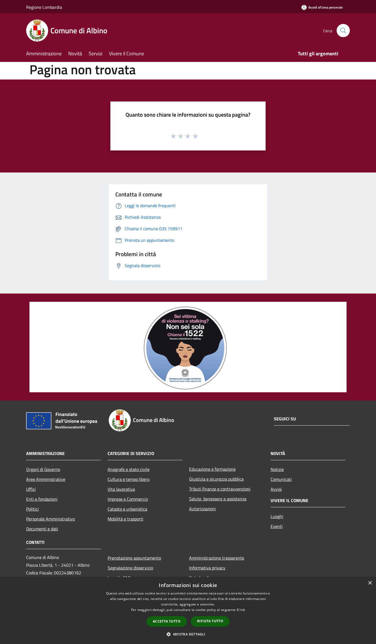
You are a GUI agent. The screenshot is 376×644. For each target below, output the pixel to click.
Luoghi (277, 516)
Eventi (277, 526)
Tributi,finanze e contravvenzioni (219, 489)
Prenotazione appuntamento (134, 558)
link (242, 609)
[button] (188, 634)
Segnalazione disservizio (130, 567)
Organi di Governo (43, 469)
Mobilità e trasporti (125, 519)
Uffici (31, 489)
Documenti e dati (42, 528)
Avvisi (276, 489)
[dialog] (188, 610)
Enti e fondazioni (42, 499)
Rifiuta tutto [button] (210, 621)
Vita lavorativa (121, 489)
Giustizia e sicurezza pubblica (216, 479)
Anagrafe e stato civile (128, 469)
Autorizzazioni (202, 508)
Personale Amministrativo (50, 519)
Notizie (277, 469)
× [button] (370, 583)
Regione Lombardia (44, 7)
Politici (32, 509)
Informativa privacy (207, 567)
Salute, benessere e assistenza (217, 498)
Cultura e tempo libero (128, 479)
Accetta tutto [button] (167, 621)
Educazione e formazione (212, 469)
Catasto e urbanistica (127, 509)
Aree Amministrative (45, 479)
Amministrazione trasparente (216, 558)
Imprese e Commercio (128, 499)
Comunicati (281, 479)
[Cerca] (343, 30)
